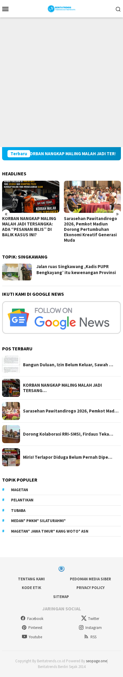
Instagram (93, 627)
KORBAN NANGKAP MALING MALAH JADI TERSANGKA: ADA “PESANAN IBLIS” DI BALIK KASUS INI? (29, 226)
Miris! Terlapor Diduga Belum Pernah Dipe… (67, 457)
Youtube (35, 636)
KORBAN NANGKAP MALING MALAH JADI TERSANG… (62, 387)
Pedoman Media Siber (90, 579)
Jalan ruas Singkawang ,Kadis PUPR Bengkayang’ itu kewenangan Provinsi (76, 269)
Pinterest (35, 627)
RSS (93, 636)
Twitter (93, 618)
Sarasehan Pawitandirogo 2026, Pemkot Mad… (71, 411)
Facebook (35, 618)
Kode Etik (31, 587)
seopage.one (96, 660)
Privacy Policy (90, 587)
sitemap (61, 596)
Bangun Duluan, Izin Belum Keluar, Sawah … (68, 364)
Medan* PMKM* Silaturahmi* (38, 520)
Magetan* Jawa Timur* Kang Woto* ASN (49, 531)
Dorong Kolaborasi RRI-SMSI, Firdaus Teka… (68, 434)
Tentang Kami (31, 579)
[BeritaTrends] (61, 8)
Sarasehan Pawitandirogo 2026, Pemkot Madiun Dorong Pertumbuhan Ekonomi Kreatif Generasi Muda (90, 229)
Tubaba (18, 510)
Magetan (19, 489)
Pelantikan (22, 500)
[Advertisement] (61, 82)
